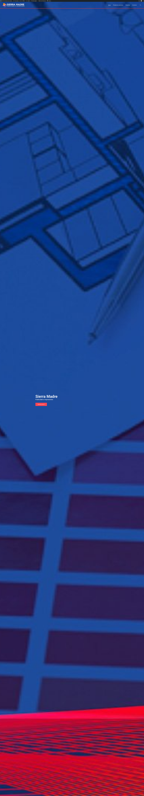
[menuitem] (1, 1)
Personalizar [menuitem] (16, 0)
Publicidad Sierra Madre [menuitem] (8, 0)
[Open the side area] (140, 5)
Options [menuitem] (49, 0)
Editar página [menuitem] (34, 0)
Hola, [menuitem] (139, 0)
